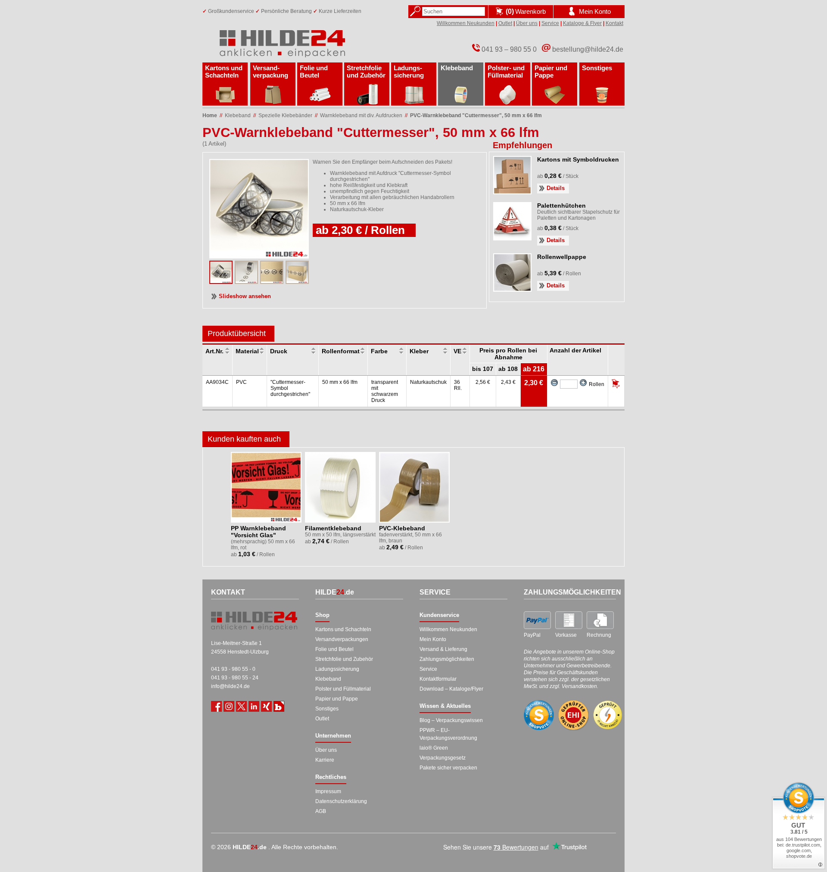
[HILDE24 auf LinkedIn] (254, 706)
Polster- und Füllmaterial (506, 71)
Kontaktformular (438, 679)
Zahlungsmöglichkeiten (447, 659)
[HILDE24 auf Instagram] (229, 706)
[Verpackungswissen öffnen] (279, 706)
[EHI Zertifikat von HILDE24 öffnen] (573, 715)
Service (550, 23)
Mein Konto (433, 639)
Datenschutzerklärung (341, 801)
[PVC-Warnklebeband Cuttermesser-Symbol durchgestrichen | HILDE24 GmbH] (221, 281)
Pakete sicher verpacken (448, 768)
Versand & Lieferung (443, 649)
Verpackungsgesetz (443, 758)
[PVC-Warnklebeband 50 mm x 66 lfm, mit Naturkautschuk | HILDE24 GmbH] (246, 281)
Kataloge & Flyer (582, 23)
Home (209, 115)
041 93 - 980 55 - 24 (234, 678)
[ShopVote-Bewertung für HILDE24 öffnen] (539, 715)
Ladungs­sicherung (409, 71)
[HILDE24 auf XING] (266, 706)
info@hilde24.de (230, 686)
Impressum (328, 791)
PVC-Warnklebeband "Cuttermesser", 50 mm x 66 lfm (476, 115)
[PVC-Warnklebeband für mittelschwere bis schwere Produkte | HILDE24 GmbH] (297, 281)
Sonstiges (597, 68)
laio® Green (434, 748)
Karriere (324, 760)
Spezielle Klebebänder (285, 115)
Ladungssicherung (337, 669)
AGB (320, 811)
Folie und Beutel (314, 71)
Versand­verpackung (270, 71)
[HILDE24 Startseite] (254, 620)
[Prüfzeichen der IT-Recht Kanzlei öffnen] (608, 715)
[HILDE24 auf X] (241, 706)
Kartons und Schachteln (224, 71)
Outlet (505, 23)
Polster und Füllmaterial (343, 689)
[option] (267, 507)
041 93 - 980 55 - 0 (233, 669)
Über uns (527, 23)
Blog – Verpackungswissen (451, 720)
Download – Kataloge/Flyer (451, 689)
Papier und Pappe (551, 71)
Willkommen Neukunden (465, 23)
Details (556, 188)
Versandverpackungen (341, 639)
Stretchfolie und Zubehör (366, 71)
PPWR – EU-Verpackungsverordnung (448, 734)
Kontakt (614, 23)
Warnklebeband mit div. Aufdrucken (361, 115)
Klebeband (457, 68)
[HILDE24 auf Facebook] (216, 706)
